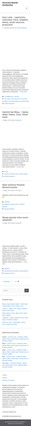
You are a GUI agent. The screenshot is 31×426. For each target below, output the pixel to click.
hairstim (6, 174)
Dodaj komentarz (9, 103)
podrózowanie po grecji (11, 271)
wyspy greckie (23, 271)
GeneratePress (19, 423)
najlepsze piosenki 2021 (11, 204)
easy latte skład (24, 101)
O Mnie (4, 375)
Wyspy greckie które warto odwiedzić (15, 218)
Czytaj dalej (23, 91)
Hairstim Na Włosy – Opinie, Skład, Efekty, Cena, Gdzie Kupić (15, 114)
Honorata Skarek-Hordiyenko (10, 4)
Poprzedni (6, 281)
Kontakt (4, 377)
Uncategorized (8, 96)
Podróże (6, 268)
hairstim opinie (23, 174)
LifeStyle (7, 202)
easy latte (7, 99)
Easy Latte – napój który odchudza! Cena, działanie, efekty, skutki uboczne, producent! (15, 21)
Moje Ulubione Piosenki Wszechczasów (13, 186)
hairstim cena (14, 174)
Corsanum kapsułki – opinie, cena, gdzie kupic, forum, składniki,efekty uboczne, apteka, (14, 365)
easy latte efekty (13, 101)
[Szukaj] (26, 290)
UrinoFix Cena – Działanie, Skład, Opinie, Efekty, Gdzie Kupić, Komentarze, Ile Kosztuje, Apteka (15, 339)
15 (16, 281)
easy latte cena (15, 99)
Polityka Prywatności (8, 380)
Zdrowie (16, 96)
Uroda (6, 171)
